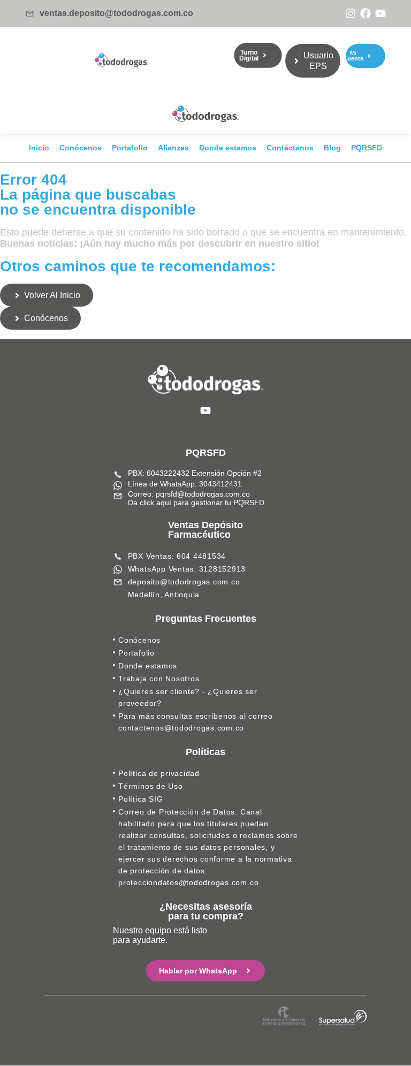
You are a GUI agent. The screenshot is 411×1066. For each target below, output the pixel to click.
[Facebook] (365, 13)
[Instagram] (350, 13)
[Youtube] (380, 13)
